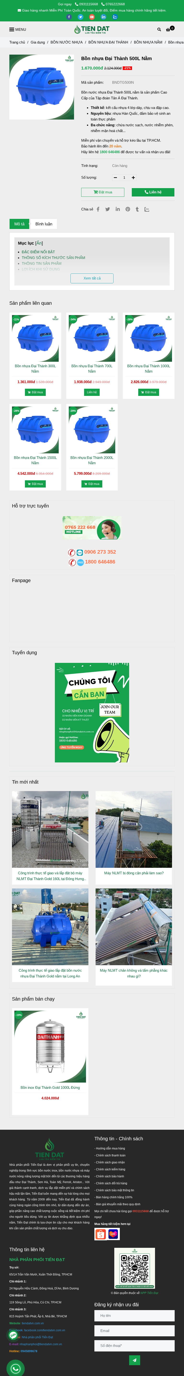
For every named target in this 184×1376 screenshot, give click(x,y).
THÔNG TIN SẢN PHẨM (42, 263)
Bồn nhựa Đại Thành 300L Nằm (35, 368)
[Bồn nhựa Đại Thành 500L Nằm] (92, 29)
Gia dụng (38, 42)
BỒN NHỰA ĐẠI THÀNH (108, 42)
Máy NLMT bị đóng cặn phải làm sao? (134, 873)
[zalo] (115, 17)
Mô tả (19, 224)
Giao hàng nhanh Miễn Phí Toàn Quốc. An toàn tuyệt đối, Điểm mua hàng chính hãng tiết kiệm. (94, 10)
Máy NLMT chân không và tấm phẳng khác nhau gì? (134, 973)
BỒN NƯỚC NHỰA (67, 42)
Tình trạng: (90, 166)
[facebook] (69, 17)
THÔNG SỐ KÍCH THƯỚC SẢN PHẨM (53, 258)
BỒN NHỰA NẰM (148, 42)
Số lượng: (89, 177)
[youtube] (92, 17)
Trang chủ (17, 42)
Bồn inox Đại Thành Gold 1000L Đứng (50, 1087)
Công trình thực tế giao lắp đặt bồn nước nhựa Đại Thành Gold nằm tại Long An (50, 973)
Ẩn (39, 243)
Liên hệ (154, 192)
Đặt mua (105, 192)
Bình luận (43, 224)
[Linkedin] (117, 209)
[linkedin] (104, 17)
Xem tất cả (92, 278)
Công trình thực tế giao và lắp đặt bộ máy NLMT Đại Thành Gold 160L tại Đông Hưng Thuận (50, 876)
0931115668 (89, 4)
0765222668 (115, 4)
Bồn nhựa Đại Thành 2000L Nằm (91, 460)
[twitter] (81, 17)
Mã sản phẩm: (93, 82)
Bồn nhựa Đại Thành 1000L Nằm (148, 368)
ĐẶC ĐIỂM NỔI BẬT (38, 252)
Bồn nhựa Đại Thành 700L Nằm (91, 368)
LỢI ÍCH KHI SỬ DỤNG (41, 269)
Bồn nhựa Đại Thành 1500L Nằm (35, 460)
